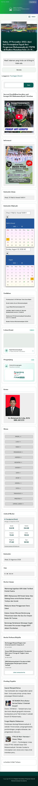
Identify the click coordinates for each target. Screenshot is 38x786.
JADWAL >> (18, 483)
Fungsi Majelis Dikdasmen (14, 721)
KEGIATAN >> (18, 462)
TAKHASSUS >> (18, 493)
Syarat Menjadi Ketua (13, 688)
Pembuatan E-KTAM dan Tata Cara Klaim (18, 299)
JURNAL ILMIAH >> (18, 504)
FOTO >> (18, 488)
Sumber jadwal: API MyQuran (12, 546)
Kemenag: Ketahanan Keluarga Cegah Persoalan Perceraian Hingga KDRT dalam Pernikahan (19, 625)
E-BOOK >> (18, 467)
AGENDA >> (18, 457)
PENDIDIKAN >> (18, 452)
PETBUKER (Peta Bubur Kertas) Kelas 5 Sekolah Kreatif (21, 703)
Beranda (19, 70)
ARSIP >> (18, 478)
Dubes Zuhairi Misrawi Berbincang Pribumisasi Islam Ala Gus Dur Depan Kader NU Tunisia (18, 615)
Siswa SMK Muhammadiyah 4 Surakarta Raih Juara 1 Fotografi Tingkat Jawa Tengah (18, 653)
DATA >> (18, 473)
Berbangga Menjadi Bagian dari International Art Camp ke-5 (15, 644)
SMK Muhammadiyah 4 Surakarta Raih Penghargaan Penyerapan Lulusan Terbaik (17, 663)
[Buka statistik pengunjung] (19, 374)
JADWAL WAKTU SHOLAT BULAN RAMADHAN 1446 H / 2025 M (16, 311)
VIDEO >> (18, 447)
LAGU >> (18, 441)
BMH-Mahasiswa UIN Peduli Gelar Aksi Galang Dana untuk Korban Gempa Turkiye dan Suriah (19, 598)
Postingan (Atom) (16, 76)
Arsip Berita (33, 2)
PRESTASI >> (18, 498)
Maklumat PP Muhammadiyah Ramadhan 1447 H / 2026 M (18, 317)
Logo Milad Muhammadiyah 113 (15, 307)
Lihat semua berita (19, 672)
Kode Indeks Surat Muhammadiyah (16, 303)
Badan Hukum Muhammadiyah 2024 (17, 321)
